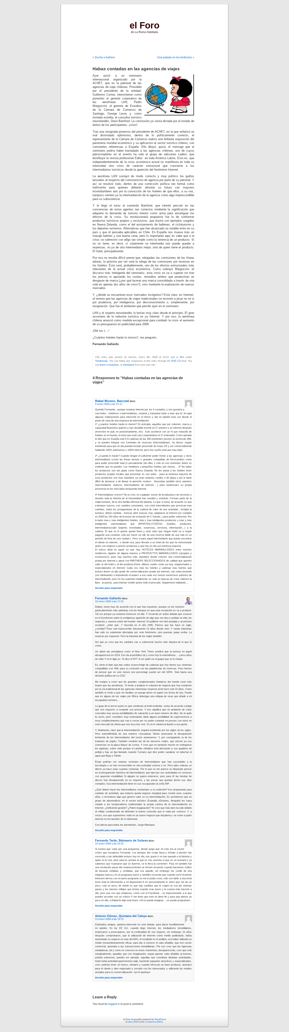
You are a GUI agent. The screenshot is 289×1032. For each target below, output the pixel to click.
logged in (114, 1004)
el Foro (144, 25)
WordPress (160, 1019)
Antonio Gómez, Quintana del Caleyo (121, 916)
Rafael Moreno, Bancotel (112, 401)
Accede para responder (109, 588)
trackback (128, 364)
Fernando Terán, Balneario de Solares (121, 840)
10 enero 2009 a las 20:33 (109, 843)
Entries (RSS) (133, 1021)
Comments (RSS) (154, 1021)
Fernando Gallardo (108, 598)
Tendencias (101, 361)
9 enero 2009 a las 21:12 (108, 404)
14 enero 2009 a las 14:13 (109, 919)
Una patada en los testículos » (175, 57)
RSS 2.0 (176, 361)
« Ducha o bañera (104, 57)
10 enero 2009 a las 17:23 (109, 601)
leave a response (109, 364)
